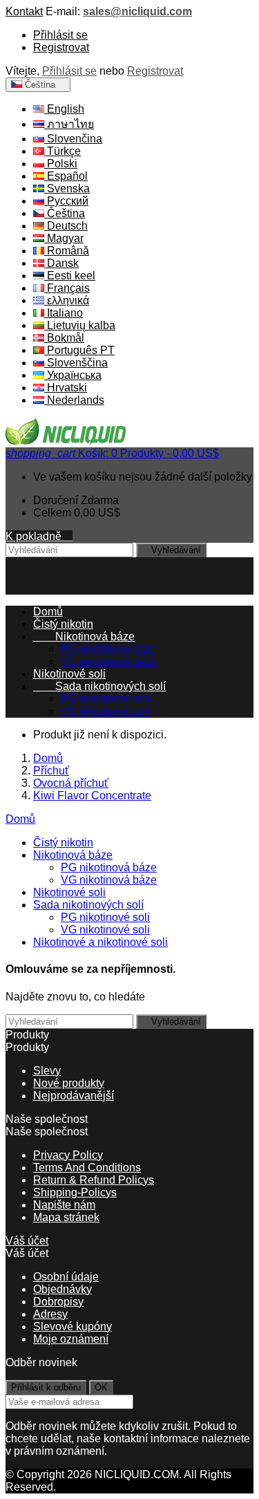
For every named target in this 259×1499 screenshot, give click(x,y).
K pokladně (39, 536)
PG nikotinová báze (109, 649)
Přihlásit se (60, 35)
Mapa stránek (66, 1217)
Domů (20, 819)
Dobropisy (58, 1301)
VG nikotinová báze (109, 661)
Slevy (47, 1071)
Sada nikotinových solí (99, 686)
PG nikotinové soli (105, 699)
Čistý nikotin (63, 624)
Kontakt (24, 11)
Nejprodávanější (73, 1095)
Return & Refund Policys (93, 1180)
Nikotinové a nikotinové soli (100, 942)
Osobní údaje (66, 1277)
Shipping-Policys (75, 1192)
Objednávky (62, 1289)
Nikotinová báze (84, 636)
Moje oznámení (70, 1339)
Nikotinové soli (69, 674)
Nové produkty (68, 1083)
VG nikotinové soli (105, 711)
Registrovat (61, 47)
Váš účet (27, 1241)
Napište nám (64, 1205)
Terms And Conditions (87, 1167)
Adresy (50, 1314)
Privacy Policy (68, 1155)
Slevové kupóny (72, 1326)
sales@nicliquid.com (137, 11)
